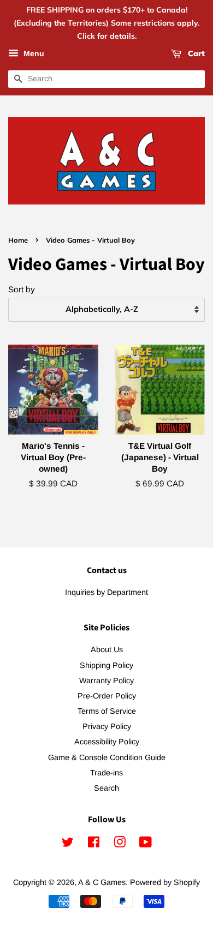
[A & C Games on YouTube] (145, 844)
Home (18, 240)
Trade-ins (106, 772)
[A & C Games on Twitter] (68, 844)
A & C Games (102, 882)
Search (106, 788)
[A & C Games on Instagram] (120, 844)
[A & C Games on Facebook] (93, 844)
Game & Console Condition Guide (106, 757)
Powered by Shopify (165, 882)
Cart (195, 54)
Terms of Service (107, 711)
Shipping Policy (106, 665)
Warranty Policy (106, 680)
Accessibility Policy (106, 741)
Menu (32, 54)
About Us (107, 649)
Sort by (21, 289)
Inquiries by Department (106, 592)
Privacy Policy (106, 726)
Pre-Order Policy (107, 695)
